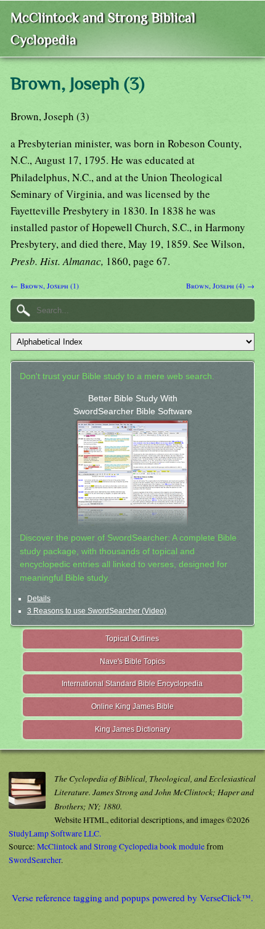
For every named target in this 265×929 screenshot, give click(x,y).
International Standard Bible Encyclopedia (132, 683)
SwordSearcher (35, 860)
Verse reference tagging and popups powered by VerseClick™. (132, 897)
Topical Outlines (132, 638)
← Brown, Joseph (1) (44, 285)
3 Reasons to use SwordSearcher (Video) (96, 611)
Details (39, 598)
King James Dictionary (132, 729)
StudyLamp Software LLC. (55, 833)
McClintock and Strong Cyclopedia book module (121, 846)
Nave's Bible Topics (132, 661)
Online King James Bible (132, 706)
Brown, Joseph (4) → (220, 285)
